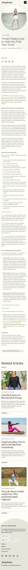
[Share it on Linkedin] (12, 61)
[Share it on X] (9, 61)
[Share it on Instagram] (6, 61)
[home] (6, 2)
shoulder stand (21, 319)
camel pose (6, 321)
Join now (21, 350)
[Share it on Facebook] (2, 61)
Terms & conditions (6, 549)
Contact (3, 546)
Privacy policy (4, 551)
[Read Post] (14, 380)
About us (3, 544)
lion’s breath (18, 326)
